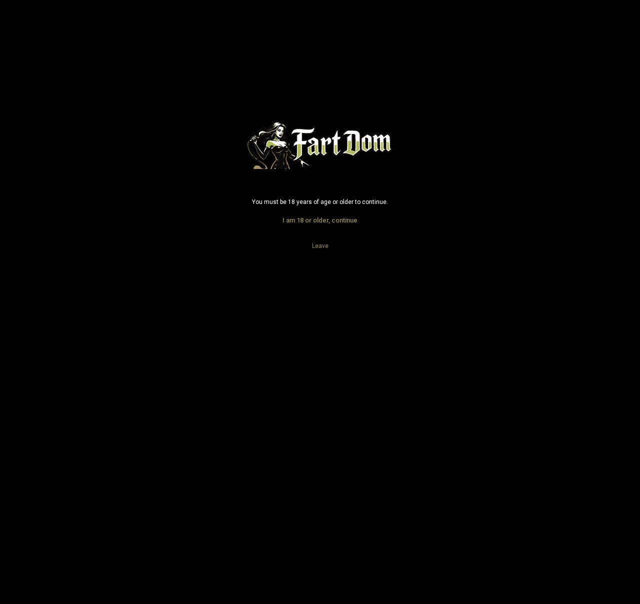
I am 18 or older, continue (320, 220)
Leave (320, 246)
